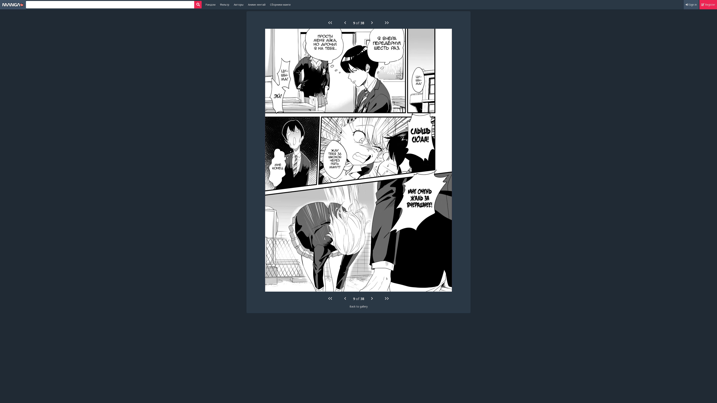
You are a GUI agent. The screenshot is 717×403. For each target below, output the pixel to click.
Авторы (238, 4)
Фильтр (224, 4)
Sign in (692, 4)
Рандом (210, 4)
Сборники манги (280, 4)
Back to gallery (359, 306)
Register (709, 4)
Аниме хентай (257, 4)
